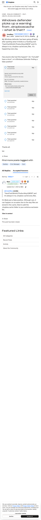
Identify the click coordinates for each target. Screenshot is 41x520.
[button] (4, 35)
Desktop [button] (5, 164)
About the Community (10, 248)
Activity (5, 244)
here (16, 8)
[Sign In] (38, 2)
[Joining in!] (34, 34)
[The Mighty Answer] (25, 182)
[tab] (6, 171)
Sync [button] (23, 164)
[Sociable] (28, 182)
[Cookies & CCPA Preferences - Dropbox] (20, 510)
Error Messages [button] (14, 164)
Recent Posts (7, 240)
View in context (7, 213)
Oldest (10, 177)
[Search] (34, 2)
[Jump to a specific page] (37, 176)
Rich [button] (8, 182)
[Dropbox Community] (10, 2)
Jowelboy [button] (10, 34)
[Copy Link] (37, 36)
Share (5, 156)
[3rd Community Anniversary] (31, 34)
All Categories (8, 236)
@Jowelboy (8, 191)
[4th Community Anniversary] (22, 182)
